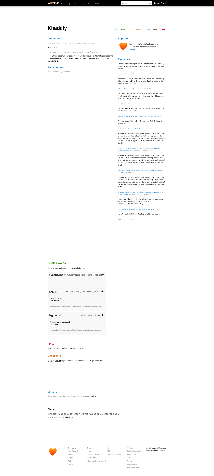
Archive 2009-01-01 (124, 219)
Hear (155, 29)
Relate (123, 29)
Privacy (129, 461)
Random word (93, 3)
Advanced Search (133, 467)
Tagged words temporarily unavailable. (60, 323)
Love (162, 29)
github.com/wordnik (114, 454)
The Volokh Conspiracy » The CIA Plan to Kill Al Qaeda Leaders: (137, 209)
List (131, 29)
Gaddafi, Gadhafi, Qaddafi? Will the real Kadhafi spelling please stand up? (140, 116)
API (108, 451)
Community (65, 3)
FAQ (69, 461)
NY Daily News (122, 104)
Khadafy (132, 49)
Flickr (94, 396)
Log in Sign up (160, 3)
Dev (108, 448)
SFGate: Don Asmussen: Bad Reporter (129, 89)
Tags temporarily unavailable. (56, 299)
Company (71, 448)
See (148, 29)
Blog (89, 451)
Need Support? (132, 454)
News (89, 448)
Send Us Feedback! (134, 451)
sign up (58, 268)
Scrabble (64, 417)
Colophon (71, 457)
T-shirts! (70, 464)
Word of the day (79, 3)
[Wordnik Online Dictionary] (53, 3)
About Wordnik (73, 451)
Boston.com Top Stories (125, 74)
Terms (129, 457)
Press (70, 454)
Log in (50, 268)
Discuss (139, 29)
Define (114, 29)
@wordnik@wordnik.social (96, 461)
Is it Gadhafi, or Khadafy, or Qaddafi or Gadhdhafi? (133, 129)
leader (52, 281)
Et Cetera (131, 448)
